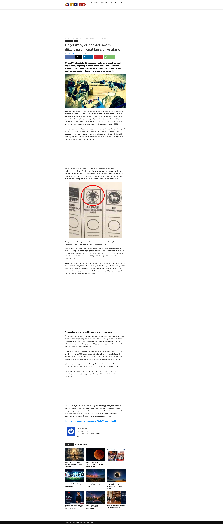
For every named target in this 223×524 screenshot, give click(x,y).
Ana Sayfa (67, 38)
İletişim (116, 2)
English (121, 2)
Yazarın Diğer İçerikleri (81, 444)
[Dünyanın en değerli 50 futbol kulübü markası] (116, 455)
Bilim (110, 7)
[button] (156, 7)
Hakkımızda (95, 2)
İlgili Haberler (69, 444)
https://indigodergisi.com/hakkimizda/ (86, 431)
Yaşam (102, 7)
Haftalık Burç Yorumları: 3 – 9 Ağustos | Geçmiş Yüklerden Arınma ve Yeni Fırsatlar (95, 506)
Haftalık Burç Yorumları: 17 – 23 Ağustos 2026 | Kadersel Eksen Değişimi (94, 484)
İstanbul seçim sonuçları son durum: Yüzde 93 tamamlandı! (90, 421)
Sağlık (127, 7)
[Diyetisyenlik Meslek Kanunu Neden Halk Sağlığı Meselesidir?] (116, 497)
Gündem (93, 7)
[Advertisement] (111, 23)
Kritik (71, 40)
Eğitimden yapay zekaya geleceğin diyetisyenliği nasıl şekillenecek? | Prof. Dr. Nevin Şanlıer (74, 506)
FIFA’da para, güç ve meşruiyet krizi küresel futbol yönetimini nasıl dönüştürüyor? (74, 484)
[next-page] (69, 512)
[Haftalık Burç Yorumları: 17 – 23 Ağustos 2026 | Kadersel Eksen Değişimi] (95, 475)
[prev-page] (66, 512)
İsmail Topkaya (73, 54)
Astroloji (136, 7)
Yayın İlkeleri (104, 2)
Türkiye (75, 40)
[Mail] (78, 436)
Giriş (91, 2)
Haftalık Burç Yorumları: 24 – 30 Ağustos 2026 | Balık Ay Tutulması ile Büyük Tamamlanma (95, 464)
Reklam (110, 2)
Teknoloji (117, 7)
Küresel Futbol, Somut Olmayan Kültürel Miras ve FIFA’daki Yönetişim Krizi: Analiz (74, 464)
